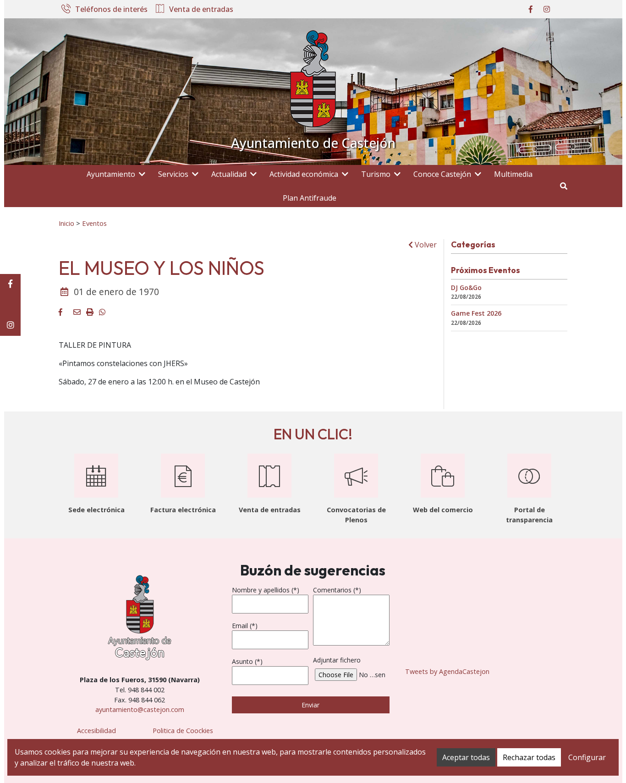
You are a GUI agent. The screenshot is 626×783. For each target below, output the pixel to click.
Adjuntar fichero (337, 660)
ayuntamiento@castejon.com (139, 709)
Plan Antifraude (309, 198)
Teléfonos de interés (111, 10)
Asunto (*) (247, 661)
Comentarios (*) (337, 590)
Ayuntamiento (111, 174)
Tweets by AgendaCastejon (447, 671)
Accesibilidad (96, 730)
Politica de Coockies (183, 730)
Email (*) (245, 625)
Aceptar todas (466, 757)
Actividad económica (303, 174)
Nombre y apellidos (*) (265, 590)
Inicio (66, 223)
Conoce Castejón (442, 174)
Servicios (173, 174)
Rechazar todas (529, 757)
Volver (425, 245)
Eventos (94, 223)
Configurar (587, 757)
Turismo (375, 174)
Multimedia (513, 174)
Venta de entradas (201, 10)
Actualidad (229, 174)
